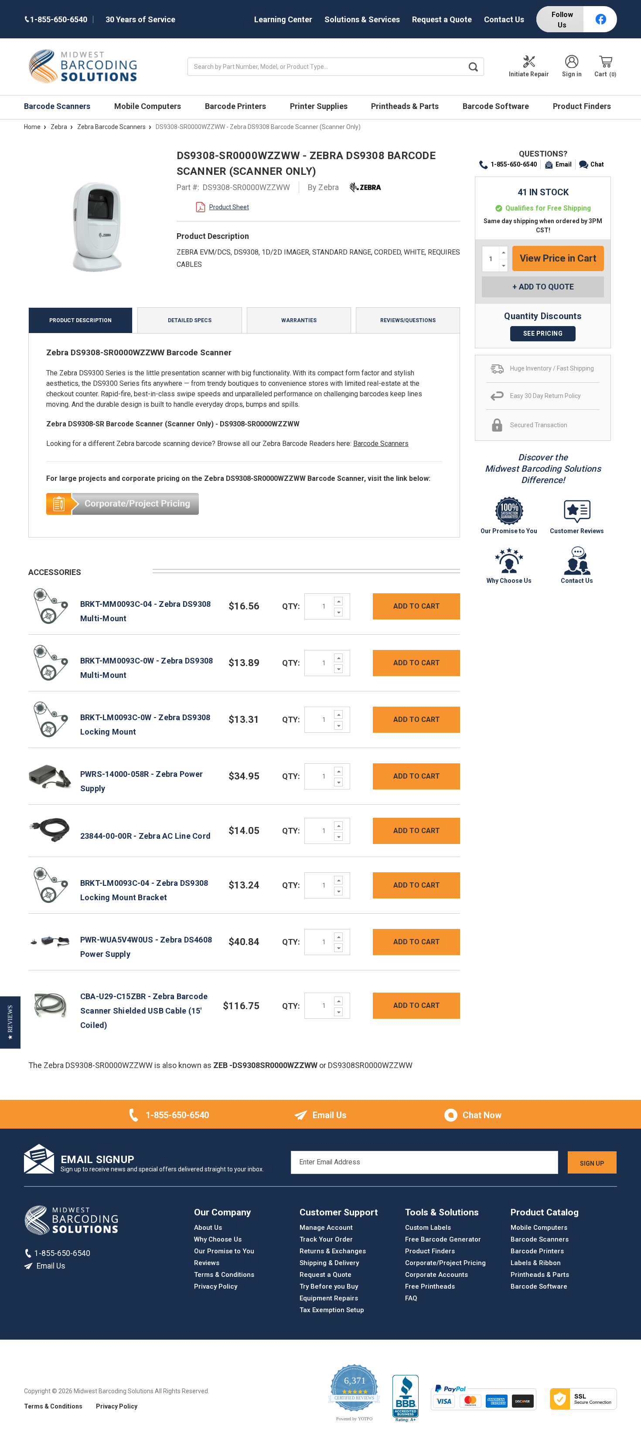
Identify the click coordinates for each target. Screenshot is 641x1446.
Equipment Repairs (329, 1298)
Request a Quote (442, 19)
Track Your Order (326, 1239)
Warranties (299, 320)
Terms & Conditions (224, 1275)
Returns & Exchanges (333, 1251)
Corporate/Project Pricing (445, 1263)
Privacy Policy (215, 1286)
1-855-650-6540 (514, 164)
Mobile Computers (148, 106)
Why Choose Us (218, 1239)
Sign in (572, 74)
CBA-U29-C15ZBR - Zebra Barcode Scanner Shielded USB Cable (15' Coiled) (144, 1011)
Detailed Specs (189, 320)
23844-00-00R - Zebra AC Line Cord (145, 835)
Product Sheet (229, 207)
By (323, 187)
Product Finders (583, 106)
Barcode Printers (236, 106)
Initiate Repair (529, 74)
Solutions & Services (362, 19)
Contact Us (504, 19)
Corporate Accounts (436, 1275)
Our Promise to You (224, 1251)
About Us (208, 1228)
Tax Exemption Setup (332, 1310)
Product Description (80, 320)
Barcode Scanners (58, 106)
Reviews (206, 1263)
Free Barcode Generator (443, 1239)
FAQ (411, 1298)
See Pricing (543, 333)
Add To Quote (546, 286)
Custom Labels (428, 1228)
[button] (10, 1022)
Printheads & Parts (405, 106)
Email (564, 164)
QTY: (291, 606)
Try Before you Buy (329, 1286)
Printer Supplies (319, 106)
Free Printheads (430, 1286)
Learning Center (283, 19)
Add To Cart (416, 606)
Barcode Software (497, 106)
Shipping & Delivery (329, 1263)
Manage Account (326, 1228)
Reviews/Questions (408, 320)
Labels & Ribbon (536, 1263)
